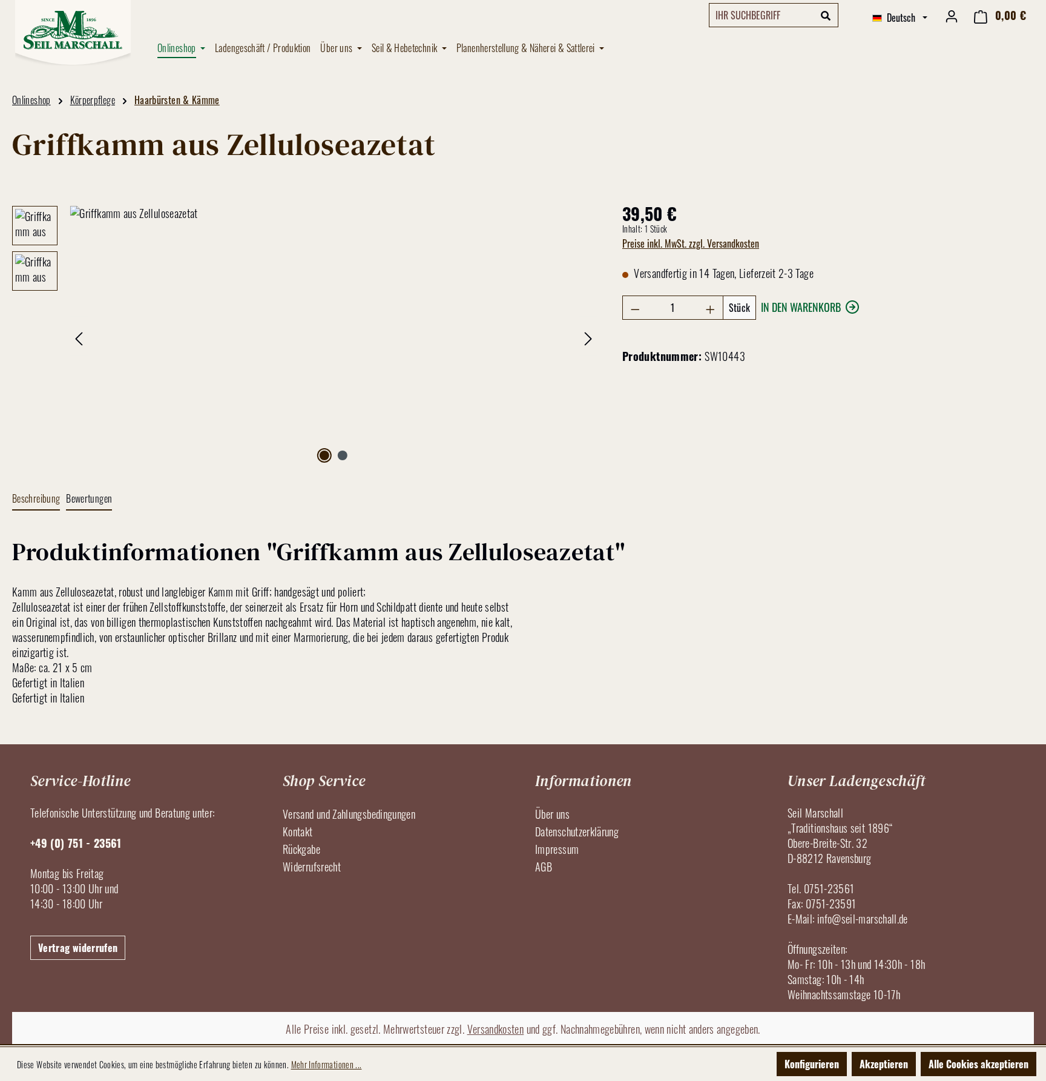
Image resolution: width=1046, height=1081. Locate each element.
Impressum (557, 849)
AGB (543, 866)
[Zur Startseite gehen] (72, 32)
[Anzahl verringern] (635, 308)
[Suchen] (826, 15)
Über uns (552, 814)
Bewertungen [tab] (89, 498)
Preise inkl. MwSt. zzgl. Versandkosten (690, 243)
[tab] (36, 499)
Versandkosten (495, 1029)
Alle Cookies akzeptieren (978, 1064)
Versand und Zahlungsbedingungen (349, 814)
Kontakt (298, 831)
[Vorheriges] (79, 336)
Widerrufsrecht (312, 866)
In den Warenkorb (801, 307)
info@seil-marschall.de (862, 919)
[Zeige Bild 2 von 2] (342, 455)
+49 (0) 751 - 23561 (76, 843)
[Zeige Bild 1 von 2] (324, 455)
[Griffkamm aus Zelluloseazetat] (333, 336)
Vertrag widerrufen (77, 948)
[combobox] (761, 15)
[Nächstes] (588, 336)
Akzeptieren (884, 1064)
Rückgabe (301, 849)
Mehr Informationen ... (326, 1064)
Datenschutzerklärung (577, 831)
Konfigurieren (811, 1064)
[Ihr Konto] (951, 15)
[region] (305, 336)
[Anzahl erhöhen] (710, 308)
